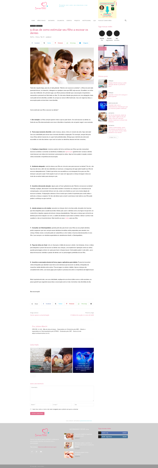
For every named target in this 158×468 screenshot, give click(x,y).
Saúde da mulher (83, 363)
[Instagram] (36, 451)
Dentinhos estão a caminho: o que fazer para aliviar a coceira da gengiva (84, 444)
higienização (68, 152)
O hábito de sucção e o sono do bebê (82, 315)
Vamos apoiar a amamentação (39, 315)
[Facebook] (32, 451)
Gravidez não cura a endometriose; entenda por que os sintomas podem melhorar (83, 368)
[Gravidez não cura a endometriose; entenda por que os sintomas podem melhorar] (83, 360)
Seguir (109, 30)
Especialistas (39, 25)
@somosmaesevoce (86, 420)
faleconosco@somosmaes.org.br (47, 447)
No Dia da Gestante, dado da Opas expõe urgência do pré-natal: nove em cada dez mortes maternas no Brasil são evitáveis (117, 118)
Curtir (102, 30)
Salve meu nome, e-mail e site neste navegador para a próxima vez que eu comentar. (55, 409)
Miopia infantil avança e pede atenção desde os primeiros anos (41, 368)
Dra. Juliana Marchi (38, 37)
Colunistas (33, 25)
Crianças (40, 365)
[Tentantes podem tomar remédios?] (68, 454)
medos (67, 218)
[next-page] (34, 376)
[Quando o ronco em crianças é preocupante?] (62, 360)
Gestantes (111, 113)
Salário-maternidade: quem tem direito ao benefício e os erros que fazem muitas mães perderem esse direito (117, 130)
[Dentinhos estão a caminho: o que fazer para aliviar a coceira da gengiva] (68, 445)
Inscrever (117, 30)
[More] (91, 304)
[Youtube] (41, 451)
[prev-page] (31, 376)
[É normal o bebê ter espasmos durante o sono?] (68, 436)
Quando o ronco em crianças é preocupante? (62, 369)
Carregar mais (112, 137)
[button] (125, 20)
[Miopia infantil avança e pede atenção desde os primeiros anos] (40, 360)
